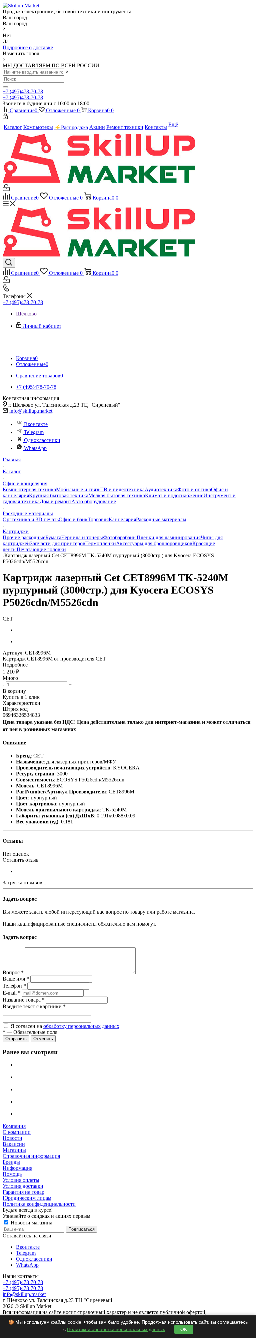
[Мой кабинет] (5, 117)
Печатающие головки (41, 549)
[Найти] (5, 87)
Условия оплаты (21, 1180)
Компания (14, 1126)
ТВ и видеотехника (122, 489)
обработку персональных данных (81, 1026)
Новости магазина (30, 1222)
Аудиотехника (161, 489)
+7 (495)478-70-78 (23, 91)
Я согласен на (65, 1026)
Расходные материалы (161, 519)
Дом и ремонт (55, 501)
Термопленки (100, 543)
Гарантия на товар (23, 1192)
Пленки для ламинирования (169, 537)
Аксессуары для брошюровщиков (154, 543)
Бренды (11, 1162)
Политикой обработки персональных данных (116, 1329)
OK (183, 1329)
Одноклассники (42, 440)
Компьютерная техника (29, 489)
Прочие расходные (24, 537)
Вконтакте (36, 424)
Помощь (12, 1174)
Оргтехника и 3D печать (31, 519)
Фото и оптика (194, 489)
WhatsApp (35, 448)
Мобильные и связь (78, 489)
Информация (17, 1168)
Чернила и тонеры (82, 537)
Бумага (53, 537)
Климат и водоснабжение (174, 495)
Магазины (14, 1150)
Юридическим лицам (27, 1198)
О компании (17, 1132)
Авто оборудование (93, 501)
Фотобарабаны (120, 537)
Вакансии (14, 1144)
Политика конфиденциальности (39, 1204)
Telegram (34, 432)
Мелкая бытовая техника (116, 495)
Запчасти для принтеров (57, 543)
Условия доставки (23, 1186)
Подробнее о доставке (28, 47)
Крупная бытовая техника (58, 495)
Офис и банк (73, 519)
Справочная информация (31, 1156)
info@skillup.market (30, 411)
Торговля (98, 519)
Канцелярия (122, 519)
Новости (12, 1138)
